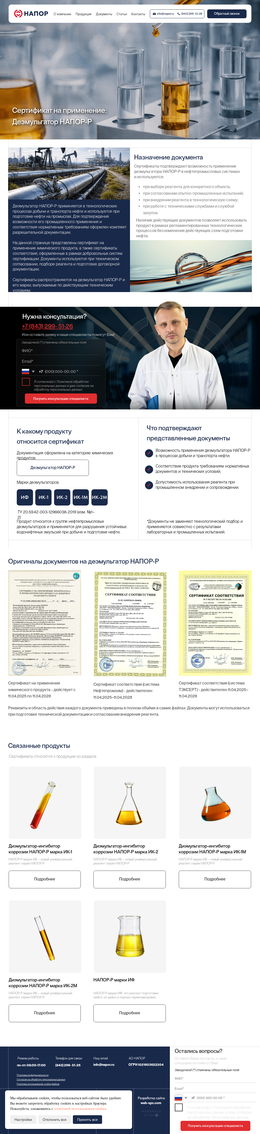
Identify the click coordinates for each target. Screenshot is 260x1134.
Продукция (83, 14)
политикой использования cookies (80, 1109)
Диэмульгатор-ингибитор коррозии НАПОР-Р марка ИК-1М (212, 848)
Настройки (23, 1120)
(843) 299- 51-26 (191, 13)
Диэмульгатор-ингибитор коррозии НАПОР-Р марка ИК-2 (125, 848)
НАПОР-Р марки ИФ (114, 979)
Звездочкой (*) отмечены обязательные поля (54, 342)
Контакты (138, 14)
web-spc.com (151, 1103)
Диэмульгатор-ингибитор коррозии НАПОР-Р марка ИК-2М (43, 982)
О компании (62, 14)
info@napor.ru (165, 13)
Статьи (122, 14)
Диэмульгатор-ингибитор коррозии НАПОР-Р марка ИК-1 (40, 848)
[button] (227, 13)
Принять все (87, 1120)
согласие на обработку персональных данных (219, 1115)
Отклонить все (55, 1120)
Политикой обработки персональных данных (219, 1110)
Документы (104, 14)
